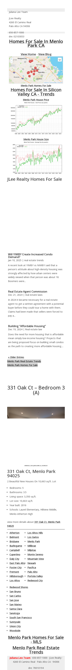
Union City (15, 626)
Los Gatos (33, 537)
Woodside (15, 630)
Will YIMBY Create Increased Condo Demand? (30, 255)
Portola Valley (35, 576)
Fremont (14, 571)
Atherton (14, 532)
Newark (31, 563)
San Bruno (15, 591)
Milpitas (31, 550)
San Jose (14, 600)
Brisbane (14, 541)
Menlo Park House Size (36, 139)
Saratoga (15, 613)
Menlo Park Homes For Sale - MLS (36, 639)
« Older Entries (16, 357)
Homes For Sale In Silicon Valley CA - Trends (36, 92)
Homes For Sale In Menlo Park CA (36, 43)
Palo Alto (32, 571)
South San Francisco (21, 617)
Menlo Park (33, 541)
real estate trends (34, 260)
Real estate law (33, 329)
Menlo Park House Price (36, 99)
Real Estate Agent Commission (27, 291)
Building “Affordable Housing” (27, 326)
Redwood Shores (19, 587)
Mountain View (35, 558)
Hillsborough (16, 576)
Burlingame (16, 545)
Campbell (15, 550)
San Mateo (16, 604)
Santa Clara (16, 608)
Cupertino (15, 554)
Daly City (14, 558)
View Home (28, 54)
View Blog (44, 54)
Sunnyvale (15, 621)
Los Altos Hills (35, 532)
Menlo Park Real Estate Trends (24, 361)
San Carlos (15, 595)
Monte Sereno (35, 554)
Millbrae (31, 545)
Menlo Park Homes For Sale (36, 85)
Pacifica (31, 567)
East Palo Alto (17, 563)
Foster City (16, 567)
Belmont (14, 537)
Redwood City (35, 580)
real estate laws (34, 294)
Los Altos (15, 580)
